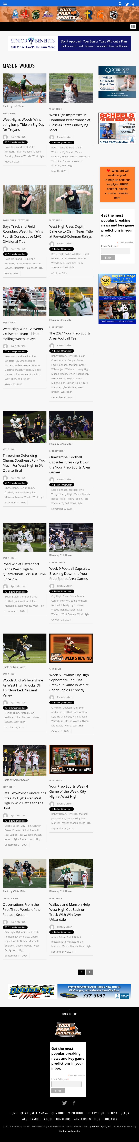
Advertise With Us (87, 1119)
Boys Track (57, 254)
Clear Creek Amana (74, 596)
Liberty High (57, 327)
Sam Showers (65, 161)
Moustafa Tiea (22, 267)
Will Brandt (24, 378)
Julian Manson (24, 151)
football (73, 364)
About (48, 1119)
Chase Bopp (11, 488)
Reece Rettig (58, 378)
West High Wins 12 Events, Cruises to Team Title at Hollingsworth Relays (23, 334)
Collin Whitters (73, 254)
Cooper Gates (75, 360)
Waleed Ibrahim (30, 374)
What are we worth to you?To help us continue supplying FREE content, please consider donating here (117, 184)
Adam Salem (58, 937)
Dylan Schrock (24, 932)
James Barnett (24, 263)
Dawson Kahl (70, 707)
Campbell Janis (28, 596)
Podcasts (110, 1119)
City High (72, 355)
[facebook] (133, 4)
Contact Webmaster (69, 1131)
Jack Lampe (11, 834)
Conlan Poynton (60, 600)
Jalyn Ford (72, 818)
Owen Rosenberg (78, 373)
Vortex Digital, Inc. (101, 1126)
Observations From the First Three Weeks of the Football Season (22, 909)
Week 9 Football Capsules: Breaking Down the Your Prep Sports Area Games (69, 573)
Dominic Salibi (20, 830)
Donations (63, 1119)
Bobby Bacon (58, 355)
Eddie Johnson (59, 364)
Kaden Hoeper (23, 365)
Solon (125, 1113)
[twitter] (127, 4)
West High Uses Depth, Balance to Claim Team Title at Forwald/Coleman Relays (71, 231)
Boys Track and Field (16, 147)
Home (13, 1113)
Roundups (9, 220)
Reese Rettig (58, 498)
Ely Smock (68, 152)
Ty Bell (65, 503)
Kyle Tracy (57, 716)
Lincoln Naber (19, 941)
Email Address (109, 246)
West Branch (69, 614)
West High (9, 113)
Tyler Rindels (69, 387)
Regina (71, 378)
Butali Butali (12, 596)
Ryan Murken (18, 136)
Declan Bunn (27, 488)
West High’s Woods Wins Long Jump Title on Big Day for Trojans (23, 124)
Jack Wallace (67, 369)
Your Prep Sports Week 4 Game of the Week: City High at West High (68, 791)
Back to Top (69, 1014)
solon (17, 374)
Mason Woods (23, 156)
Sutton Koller (74, 382)
